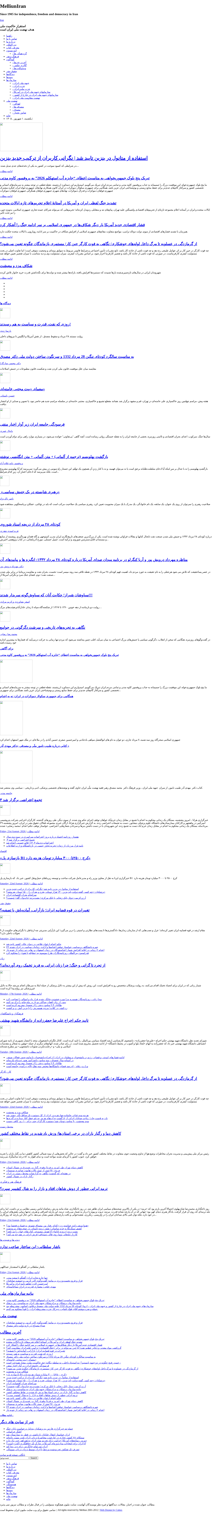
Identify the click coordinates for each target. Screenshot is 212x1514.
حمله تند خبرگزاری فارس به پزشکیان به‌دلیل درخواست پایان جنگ (39, 1428)
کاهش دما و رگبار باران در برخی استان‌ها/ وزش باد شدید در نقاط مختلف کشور (60, 1133)
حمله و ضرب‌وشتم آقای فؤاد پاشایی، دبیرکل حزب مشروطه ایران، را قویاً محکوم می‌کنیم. (52, 1309)
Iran (2, 20)
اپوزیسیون (11, 50)
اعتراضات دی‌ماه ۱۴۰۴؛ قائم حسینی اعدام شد (30, 842)
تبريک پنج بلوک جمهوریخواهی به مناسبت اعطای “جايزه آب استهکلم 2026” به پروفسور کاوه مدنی (75, 178)
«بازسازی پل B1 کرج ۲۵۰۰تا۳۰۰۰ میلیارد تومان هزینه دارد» (45, 858)
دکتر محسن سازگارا (10, 363)
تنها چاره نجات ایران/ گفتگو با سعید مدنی (26, 1277)
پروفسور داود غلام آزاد (11, 463)
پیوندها (9, 77)
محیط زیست (6, 1126)
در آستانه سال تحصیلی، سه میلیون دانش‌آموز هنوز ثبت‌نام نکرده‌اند (39, 1060)
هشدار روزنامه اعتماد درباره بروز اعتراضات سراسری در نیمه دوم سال (42, 837)
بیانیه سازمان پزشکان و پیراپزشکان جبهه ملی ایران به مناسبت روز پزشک (43, 1303)
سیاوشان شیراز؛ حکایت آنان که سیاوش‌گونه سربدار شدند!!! (46, 595)
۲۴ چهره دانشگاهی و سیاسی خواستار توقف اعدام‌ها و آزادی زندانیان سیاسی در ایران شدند (52, 947)
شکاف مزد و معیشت (16, 266)
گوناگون (10, 59)
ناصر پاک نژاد (7, 498)
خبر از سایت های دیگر (17, 1422)
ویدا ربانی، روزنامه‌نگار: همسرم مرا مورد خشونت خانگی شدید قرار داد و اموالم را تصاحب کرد (54, 999)
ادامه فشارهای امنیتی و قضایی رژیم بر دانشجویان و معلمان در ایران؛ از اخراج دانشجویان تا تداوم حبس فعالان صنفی (65, 1057)
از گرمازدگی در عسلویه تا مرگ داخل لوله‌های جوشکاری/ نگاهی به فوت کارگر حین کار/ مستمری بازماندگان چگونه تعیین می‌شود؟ (98, 244)
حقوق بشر (11, 71)
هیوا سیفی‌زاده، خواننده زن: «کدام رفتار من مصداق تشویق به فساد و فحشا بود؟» (47, 1225)
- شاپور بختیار (19, 112)
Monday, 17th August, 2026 (14, 994)
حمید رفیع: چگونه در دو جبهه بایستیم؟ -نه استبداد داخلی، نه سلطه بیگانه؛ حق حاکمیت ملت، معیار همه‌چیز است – (63, 1362)
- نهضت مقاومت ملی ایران (26, 98)
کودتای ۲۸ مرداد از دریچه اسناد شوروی (30, 524)
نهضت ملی (11, 101)
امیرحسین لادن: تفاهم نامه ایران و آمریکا (27, 1283)
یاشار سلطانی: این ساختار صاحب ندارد (30, 1247)
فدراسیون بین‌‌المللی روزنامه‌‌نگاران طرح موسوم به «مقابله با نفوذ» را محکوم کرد (47, 953)
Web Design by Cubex (111, 1510)
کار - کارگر (5, 1071)
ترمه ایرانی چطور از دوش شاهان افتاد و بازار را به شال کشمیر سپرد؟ (54, 1189)
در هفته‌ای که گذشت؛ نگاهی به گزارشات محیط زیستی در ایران (38, 1173)
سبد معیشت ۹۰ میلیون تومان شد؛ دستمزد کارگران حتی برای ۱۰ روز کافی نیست (47, 1121)
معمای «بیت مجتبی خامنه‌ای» (22, 389)
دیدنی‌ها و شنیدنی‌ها (10, 1240)
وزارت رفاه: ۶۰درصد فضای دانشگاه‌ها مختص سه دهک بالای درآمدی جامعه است (47, 1066)
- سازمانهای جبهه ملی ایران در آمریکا (31, 92)
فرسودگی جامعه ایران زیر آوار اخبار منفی (32, 424)
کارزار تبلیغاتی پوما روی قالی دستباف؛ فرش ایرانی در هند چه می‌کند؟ (41, 1234)
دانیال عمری (6, 431)
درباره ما (10, 41)
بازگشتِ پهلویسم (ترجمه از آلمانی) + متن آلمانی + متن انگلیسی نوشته (54, 457)
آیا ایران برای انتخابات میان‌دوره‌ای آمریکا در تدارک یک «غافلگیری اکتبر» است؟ (46, 1443)
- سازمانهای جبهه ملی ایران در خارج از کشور (35, 95)
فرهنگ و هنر (12, 56)
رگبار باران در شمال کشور (19, 1176)
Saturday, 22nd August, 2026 (14, 883)
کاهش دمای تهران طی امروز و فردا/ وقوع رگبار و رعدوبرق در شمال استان (44, 1167)
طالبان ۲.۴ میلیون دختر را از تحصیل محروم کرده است (34, 1005)
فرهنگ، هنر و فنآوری (10, 1182)
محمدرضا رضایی (8, 634)
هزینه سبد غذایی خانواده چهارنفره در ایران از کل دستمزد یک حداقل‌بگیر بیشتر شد (47, 1115)
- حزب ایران (18, 86)
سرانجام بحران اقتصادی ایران (21, 895)
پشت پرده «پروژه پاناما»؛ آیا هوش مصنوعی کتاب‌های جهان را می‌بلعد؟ (42, 1231)
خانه (8, 115)
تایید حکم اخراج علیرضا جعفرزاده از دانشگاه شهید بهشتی (44, 1020)
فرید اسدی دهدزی (9, 531)
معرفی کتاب (12, 47)
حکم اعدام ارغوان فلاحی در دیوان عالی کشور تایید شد (33, 944)
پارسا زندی (5, 331)
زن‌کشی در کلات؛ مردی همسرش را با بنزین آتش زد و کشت (36, 1008)
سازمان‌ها (11, 80)
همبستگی (11, 1484)
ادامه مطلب (6, 171)
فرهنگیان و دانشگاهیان (11, 1013)
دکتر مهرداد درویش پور (11, 566)
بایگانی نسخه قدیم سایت (12, 1455)
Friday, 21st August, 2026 (13, 831)
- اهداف (16, 103)
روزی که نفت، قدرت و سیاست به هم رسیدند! (35, 324)
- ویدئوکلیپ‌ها (19, 68)
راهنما (9, 35)
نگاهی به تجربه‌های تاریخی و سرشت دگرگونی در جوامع (42, 627)
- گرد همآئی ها (19, 53)
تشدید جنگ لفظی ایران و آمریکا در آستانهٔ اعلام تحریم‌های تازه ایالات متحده (58, 203)
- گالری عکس (19, 65)
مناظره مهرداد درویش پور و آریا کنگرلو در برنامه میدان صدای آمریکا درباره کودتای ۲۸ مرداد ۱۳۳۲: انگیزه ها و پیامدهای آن (94, 560)
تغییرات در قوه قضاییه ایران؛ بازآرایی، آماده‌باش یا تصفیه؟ (45, 910)
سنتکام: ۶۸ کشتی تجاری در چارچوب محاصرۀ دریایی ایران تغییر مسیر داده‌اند (45, 1437)
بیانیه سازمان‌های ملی (17, 1293)
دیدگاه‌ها (10, 74)
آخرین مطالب (10, 1332)
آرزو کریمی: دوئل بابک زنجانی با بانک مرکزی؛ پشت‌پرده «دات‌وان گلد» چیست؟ (46, 898)
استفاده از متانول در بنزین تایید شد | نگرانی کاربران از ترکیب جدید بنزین (74, 158)
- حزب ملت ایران (21, 89)
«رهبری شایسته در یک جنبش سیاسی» (30, 492)
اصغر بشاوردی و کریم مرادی (15, 601)
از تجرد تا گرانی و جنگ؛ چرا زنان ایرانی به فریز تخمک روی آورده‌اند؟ (52, 965)
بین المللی (11, 44)
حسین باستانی (7, 395)
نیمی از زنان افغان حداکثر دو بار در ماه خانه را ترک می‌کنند (36, 1002)
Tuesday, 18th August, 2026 (14, 1052)
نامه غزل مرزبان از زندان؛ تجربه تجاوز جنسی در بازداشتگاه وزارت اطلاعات (44, 845)
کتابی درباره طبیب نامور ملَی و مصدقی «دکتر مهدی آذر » (34, 745)
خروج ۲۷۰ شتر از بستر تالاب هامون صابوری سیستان (33, 1170)
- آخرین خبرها (19, 62)
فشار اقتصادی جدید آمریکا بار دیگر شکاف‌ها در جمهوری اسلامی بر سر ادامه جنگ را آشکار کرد (72, 225)
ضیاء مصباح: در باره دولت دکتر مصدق (25, 1325)
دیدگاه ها (5, 303)
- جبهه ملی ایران (20, 83)
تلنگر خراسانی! (14, 1431)
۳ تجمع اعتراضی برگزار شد (21, 800)
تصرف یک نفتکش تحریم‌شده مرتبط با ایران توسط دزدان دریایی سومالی (42, 1449)
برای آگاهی (6, 648)
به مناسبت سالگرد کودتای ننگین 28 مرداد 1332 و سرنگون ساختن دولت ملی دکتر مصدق (67, 357)
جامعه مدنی (6, 793)
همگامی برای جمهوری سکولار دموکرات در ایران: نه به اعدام (36, 696)
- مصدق (16, 109)
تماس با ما (11, 38)
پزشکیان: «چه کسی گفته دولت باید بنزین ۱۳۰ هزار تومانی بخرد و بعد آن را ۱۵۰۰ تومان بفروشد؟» (55, 892)
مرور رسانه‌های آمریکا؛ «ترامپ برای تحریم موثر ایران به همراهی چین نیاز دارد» (46, 1440)
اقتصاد (3, 851)
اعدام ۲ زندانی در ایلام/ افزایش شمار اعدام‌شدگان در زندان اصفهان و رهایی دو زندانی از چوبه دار (55, 950)
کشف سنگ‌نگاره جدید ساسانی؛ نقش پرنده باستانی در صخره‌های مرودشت (44, 1228)
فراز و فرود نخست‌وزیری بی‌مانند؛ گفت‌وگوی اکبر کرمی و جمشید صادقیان (44, 1280)
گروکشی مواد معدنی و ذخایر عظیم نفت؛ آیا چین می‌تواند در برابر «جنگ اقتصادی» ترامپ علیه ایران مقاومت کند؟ (63, 1348)
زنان (2, 958)
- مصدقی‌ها (18, 106)
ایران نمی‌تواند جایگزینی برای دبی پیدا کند (26, 1446)
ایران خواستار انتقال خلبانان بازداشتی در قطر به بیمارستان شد (38, 1434)
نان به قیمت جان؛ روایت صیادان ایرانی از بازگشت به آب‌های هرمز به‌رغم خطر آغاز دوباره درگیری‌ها (57, 1118)
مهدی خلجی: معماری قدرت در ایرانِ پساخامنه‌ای (31, 1286)
